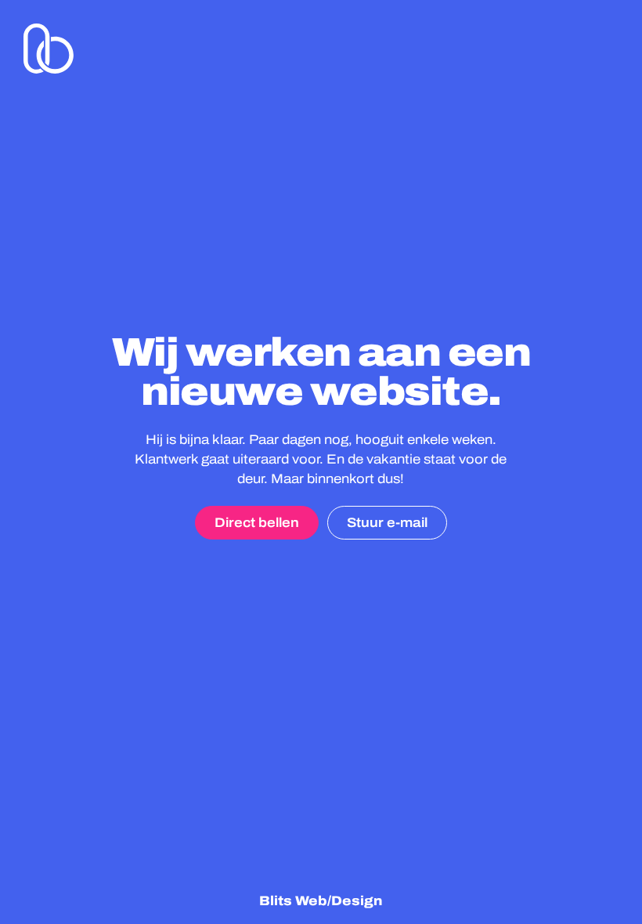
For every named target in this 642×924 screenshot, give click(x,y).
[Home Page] (48, 48)
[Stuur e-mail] (387, 523)
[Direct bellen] (257, 523)
